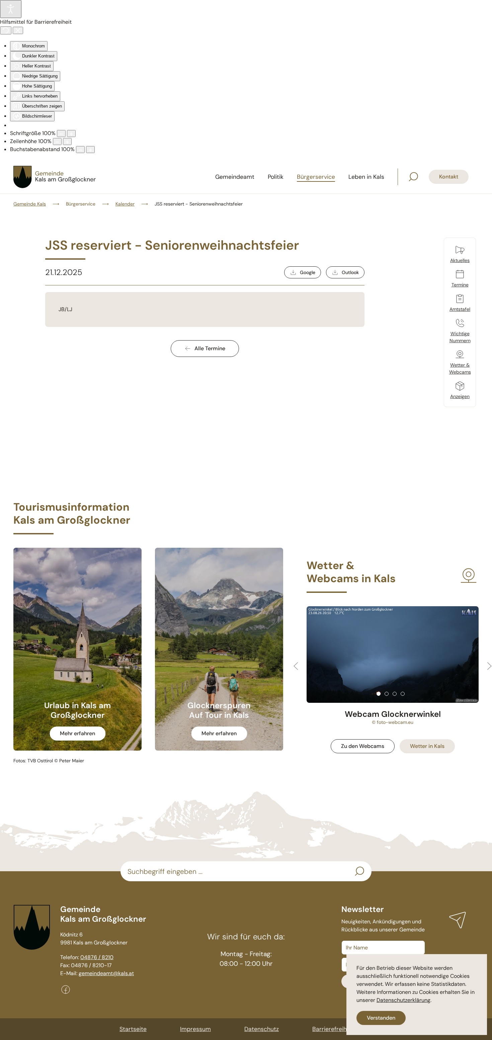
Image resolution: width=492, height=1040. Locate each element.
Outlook (350, 272)
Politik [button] (275, 176)
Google (307, 272)
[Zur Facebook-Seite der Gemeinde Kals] (65, 989)
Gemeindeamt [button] (234, 176)
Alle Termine (209, 348)
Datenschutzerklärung (403, 1000)
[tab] (379, 694)
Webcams (362, 746)
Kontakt (448, 176)
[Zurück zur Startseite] (55, 176)
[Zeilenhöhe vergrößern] (67, 141)
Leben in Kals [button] (366, 176)
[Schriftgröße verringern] (61, 133)
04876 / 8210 (96, 957)
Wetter (427, 746)
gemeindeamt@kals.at (106, 973)
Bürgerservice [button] (316, 176)
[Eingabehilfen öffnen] (10, 9)
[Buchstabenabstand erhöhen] (90, 149)
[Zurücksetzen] (5, 30)
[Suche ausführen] (359, 871)
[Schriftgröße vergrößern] (71, 133)
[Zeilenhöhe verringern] (57, 141)
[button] (413, 176)
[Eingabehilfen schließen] (18, 30)
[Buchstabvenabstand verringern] (80, 149)
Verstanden (381, 1017)
